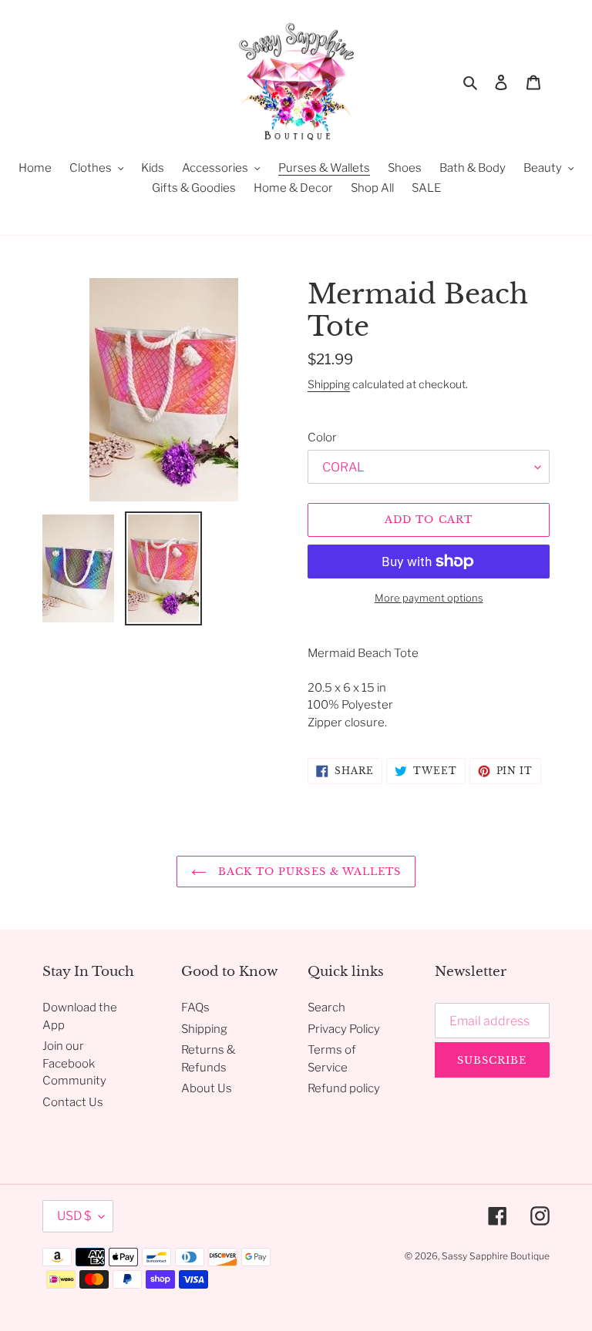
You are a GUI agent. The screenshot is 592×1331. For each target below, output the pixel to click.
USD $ (74, 1216)
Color (322, 437)
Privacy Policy (344, 1029)
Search (326, 1007)
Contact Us (72, 1102)
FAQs (195, 1007)
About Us (206, 1088)
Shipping (329, 384)
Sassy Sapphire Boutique (496, 1256)
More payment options (429, 598)
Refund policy (344, 1088)
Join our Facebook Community (74, 1063)
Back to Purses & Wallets (307, 871)
